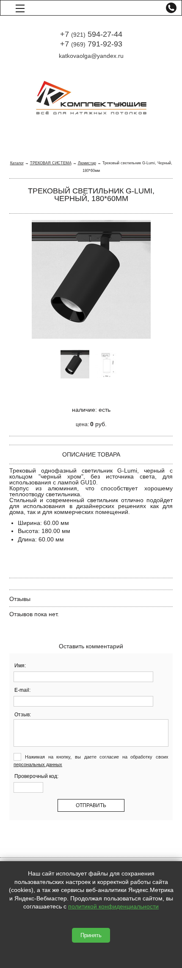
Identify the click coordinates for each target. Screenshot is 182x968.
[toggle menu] (20, 7)
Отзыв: (22, 715)
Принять (91, 935)
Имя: (20, 666)
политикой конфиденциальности (113, 906)
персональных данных (38, 764)
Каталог (17, 163)
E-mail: (22, 690)
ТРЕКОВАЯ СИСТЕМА (51, 163)
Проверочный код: (36, 776)
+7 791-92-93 (91, 44)
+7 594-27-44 (91, 34)
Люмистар (87, 163)
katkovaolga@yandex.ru (91, 55)
